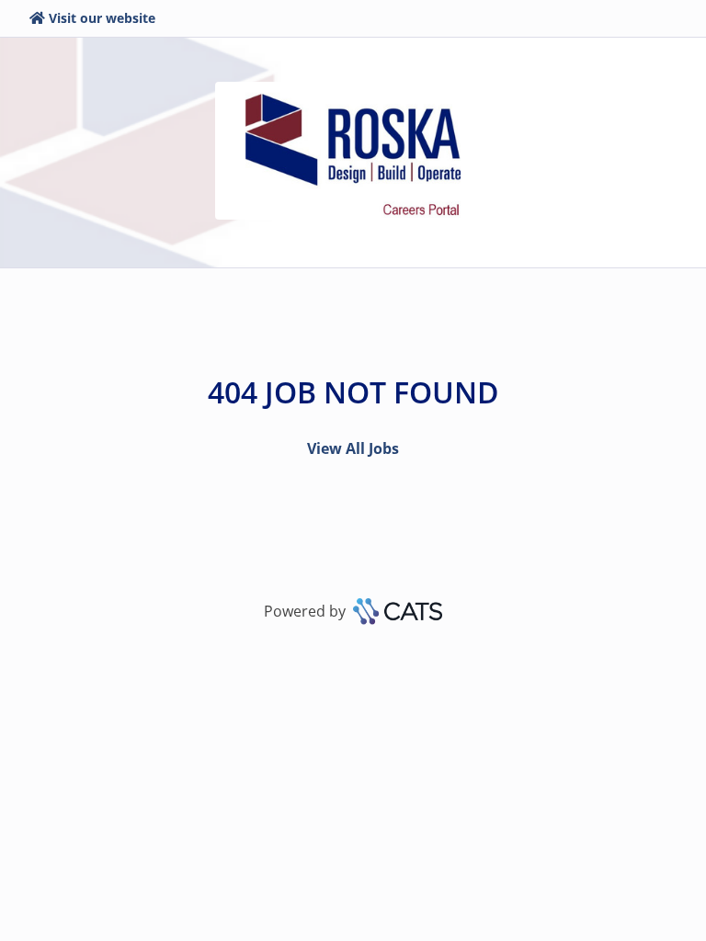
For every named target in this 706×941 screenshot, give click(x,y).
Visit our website (102, 18)
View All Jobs (353, 448)
